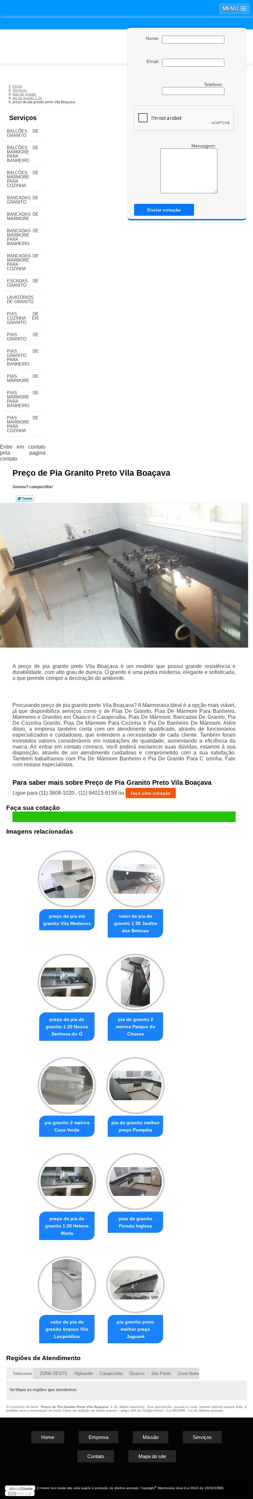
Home (47, 1437)
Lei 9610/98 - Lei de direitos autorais (195, 1410)
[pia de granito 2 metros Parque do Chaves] (135, 979)
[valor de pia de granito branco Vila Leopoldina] (67, 1281)
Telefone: (214, 84)
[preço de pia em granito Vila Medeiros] (67, 876)
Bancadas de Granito (23, 200)
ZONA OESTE (54, 1373)
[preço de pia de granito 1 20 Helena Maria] (67, 1178)
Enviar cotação (164, 209)
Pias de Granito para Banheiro (23, 358)
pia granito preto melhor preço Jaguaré (135, 1329)
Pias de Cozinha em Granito (23, 318)
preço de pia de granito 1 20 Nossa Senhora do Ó (67, 1027)
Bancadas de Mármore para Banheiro (23, 237)
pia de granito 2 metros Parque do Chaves (135, 1027)
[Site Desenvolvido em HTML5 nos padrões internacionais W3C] (20, 1493)
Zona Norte (188, 1373)
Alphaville (83, 1373)
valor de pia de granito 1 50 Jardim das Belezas (135, 923)
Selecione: (23, 1373)
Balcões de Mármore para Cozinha (23, 179)
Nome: (154, 38)
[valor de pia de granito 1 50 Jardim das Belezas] (135, 876)
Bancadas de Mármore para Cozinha (23, 262)
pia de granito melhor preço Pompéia (135, 1126)
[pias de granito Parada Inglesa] (135, 1178)
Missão (150, 1437)
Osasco (136, 1373)
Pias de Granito (23, 336)
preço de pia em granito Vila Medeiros (67, 919)
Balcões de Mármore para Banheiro (23, 154)
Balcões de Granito (23, 133)
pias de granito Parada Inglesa (136, 1222)
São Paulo (161, 1373)
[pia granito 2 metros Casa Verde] (67, 1082)
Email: (154, 61)
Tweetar (25, 498)
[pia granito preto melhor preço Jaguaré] (135, 1281)
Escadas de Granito (23, 283)
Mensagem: (204, 145)
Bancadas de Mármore (23, 216)
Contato (95, 1456)
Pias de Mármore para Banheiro (23, 399)
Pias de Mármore (23, 378)
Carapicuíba (111, 1373)
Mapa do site (152, 1456)
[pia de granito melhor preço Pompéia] (135, 1082)
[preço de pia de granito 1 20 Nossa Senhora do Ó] (67, 979)
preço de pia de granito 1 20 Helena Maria (67, 1226)
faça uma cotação (151, 793)
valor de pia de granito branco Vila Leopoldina (66, 1329)
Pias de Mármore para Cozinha (23, 424)
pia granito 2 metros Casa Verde (67, 1126)
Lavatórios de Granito (20, 299)
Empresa (98, 1437)
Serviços (23, 117)
